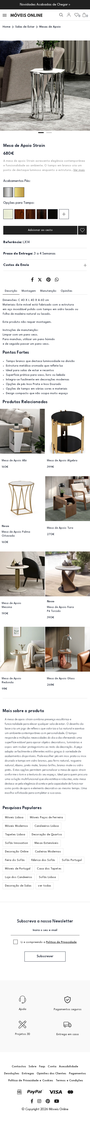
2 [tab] (49, 132)
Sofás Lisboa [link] (47, 877)
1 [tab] (41, 132)
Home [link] (6, 26)
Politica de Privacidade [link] (61, 942)
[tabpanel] (45, 85)
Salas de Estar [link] (25, 26)
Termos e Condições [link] (69, 1080)
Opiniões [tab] (66, 291)
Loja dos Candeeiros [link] (18, 877)
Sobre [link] (32, 1066)
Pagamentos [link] (77, 1073)
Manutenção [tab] (48, 291)
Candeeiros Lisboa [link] (47, 826)
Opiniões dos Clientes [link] (51, 1073)
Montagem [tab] (29, 291)
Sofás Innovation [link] (16, 843)
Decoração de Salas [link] (18, 885)
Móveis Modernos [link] (16, 826)
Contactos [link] (19, 1066)
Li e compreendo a (49, 942)
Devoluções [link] (11, 1073)
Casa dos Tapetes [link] (49, 868)
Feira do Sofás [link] (15, 860)
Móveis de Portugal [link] (17, 868)
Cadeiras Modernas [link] (48, 851)
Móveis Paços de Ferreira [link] (46, 817)
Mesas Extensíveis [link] (46, 843)
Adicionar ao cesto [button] (40, 230)
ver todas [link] (44, 885)
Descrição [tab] (11, 291)
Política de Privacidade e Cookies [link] (30, 1080)
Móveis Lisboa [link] (14, 817)
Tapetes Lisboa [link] (15, 834)
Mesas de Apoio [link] (50, 26)
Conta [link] (52, 1066)
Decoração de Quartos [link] (47, 834)
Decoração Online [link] (16, 851)
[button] (5, 15)
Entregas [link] (28, 1073)
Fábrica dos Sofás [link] (43, 860)
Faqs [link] (42, 1066)
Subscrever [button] (45, 956)
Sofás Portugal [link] (72, 860)
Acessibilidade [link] (68, 1066)
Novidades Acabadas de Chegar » (45, 4)
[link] (26, 15)
